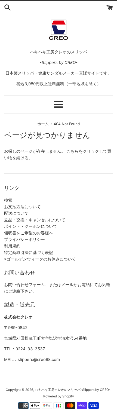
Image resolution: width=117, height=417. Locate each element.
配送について (16, 213)
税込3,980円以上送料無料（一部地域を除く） (58, 83)
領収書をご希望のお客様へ (28, 232)
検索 (8, 200)
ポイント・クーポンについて (30, 226)
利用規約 (12, 246)
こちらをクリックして (86, 151)
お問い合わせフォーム (24, 284)
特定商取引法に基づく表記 (28, 252)
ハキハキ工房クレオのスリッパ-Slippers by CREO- (72, 390)
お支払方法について (22, 206)
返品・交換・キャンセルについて (34, 219)
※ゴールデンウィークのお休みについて (40, 259)
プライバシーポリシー (24, 239)
